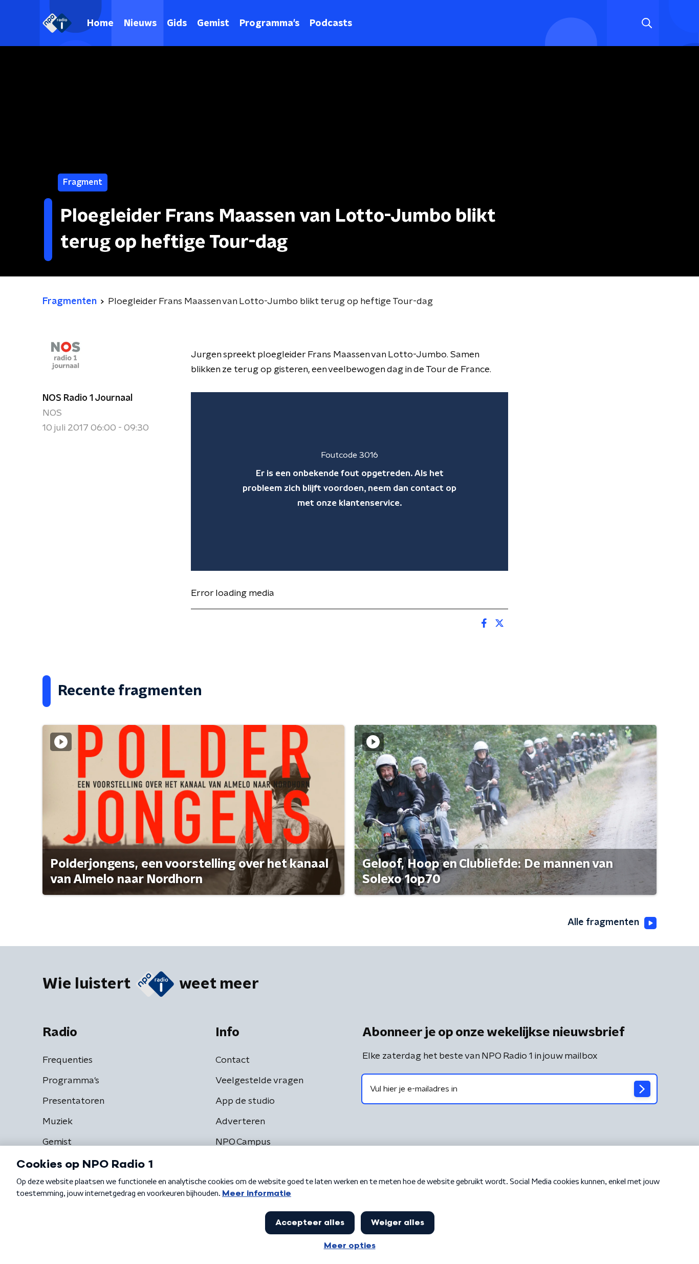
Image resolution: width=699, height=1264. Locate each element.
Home (100, 23)
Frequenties (67, 1060)
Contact (232, 1060)
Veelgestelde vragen (259, 1080)
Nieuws (140, 23)
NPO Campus (243, 1142)
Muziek (57, 1121)
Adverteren (240, 1121)
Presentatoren (73, 1101)
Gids (177, 23)
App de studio (245, 1101)
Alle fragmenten (603, 922)
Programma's (269, 23)
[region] (349, 481)
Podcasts (331, 23)
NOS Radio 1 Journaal (87, 398)
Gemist (213, 23)
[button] (647, 23)
